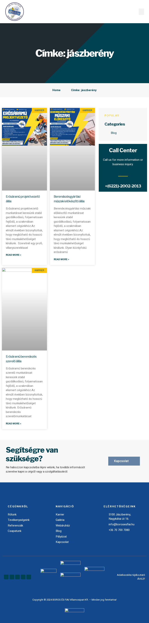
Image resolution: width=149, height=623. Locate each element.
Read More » (13, 255)
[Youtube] (17, 577)
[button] (141, 12)
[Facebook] (6, 577)
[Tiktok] (28, 577)
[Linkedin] (12, 577)
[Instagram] (23, 577)
